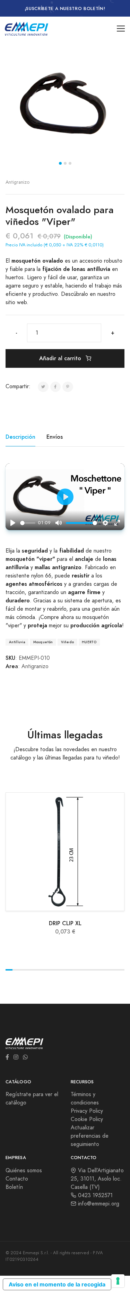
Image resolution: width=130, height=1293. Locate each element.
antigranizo (17, 182)
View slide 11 (79, 970)
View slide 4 (30, 970)
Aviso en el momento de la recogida (57, 1284)
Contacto (17, 1179)
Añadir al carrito (61, 358)
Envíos (54, 437)
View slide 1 (60, 163)
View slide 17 (121, 970)
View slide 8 (57, 970)
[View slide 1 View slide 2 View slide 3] (65, 105)
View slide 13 (92, 970)
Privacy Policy (87, 1111)
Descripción (20, 437)
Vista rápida (69, 903)
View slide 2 (65, 163)
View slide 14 (99, 970)
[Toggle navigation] (120, 28)
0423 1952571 (94, 1195)
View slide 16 (114, 970)
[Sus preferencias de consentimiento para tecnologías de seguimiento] (117, 1280)
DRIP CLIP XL (65, 923)
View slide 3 (70, 163)
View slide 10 (72, 970)
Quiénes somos (24, 1170)
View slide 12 (86, 970)
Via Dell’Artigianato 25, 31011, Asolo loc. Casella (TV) (97, 1179)
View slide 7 (50, 970)
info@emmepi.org (97, 1204)
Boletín (14, 1187)
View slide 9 (64, 970)
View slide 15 (106, 970)
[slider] (27, 523)
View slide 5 (37, 970)
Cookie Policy (87, 1119)
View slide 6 (44, 970)
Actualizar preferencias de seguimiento (90, 1136)
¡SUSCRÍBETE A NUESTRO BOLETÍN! (65, 9)
